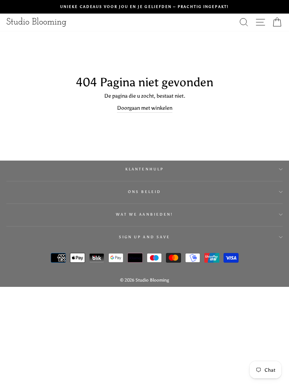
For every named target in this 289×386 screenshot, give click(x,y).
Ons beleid (144, 191)
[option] (144, 7)
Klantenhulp (144, 169)
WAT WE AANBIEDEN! (144, 214)
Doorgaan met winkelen (144, 108)
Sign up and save (144, 236)
